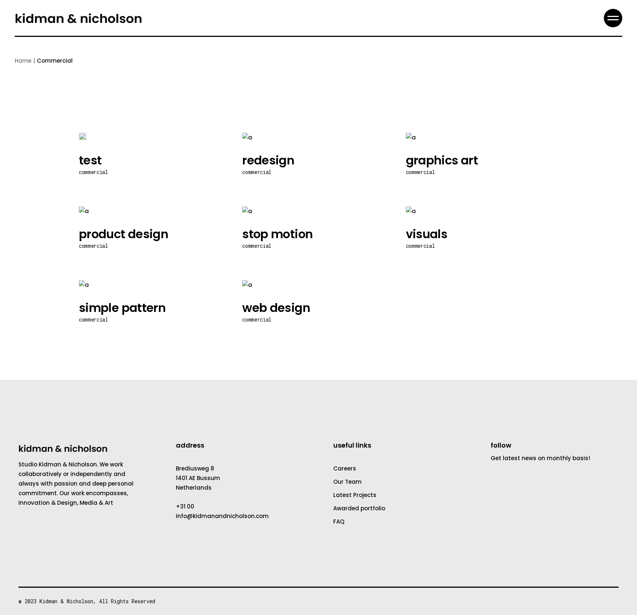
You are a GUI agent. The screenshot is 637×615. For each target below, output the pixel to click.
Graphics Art (442, 160)
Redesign (268, 160)
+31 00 (185, 506)
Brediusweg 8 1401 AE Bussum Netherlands (198, 478)
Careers (344, 468)
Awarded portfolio (359, 508)
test (90, 160)
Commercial (93, 172)
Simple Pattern (122, 307)
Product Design (123, 234)
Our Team (347, 482)
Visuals (427, 234)
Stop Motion (277, 234)
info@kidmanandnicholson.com (222, 516)
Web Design (276, 307)
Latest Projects (354, 495)
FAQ (338, 521)
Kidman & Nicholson (66, 601)
